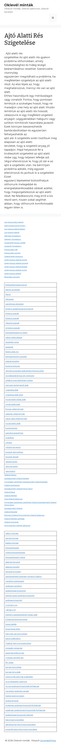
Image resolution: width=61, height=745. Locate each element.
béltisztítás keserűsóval (16, 285)
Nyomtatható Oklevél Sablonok (17, 525)
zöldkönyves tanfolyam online (19, 380)
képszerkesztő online (15, 557)
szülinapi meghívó (13, 586)
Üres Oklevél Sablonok (13, 499)
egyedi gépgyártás (14, 452)
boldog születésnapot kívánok (19, 309)
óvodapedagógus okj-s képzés (19, 375)
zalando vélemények (15, 414)
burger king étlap (13, 667)
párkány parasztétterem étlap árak (21, 615)
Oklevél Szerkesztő (12, 485)
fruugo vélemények (14, 409)
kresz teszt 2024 (12, 629)
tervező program (13, 571)
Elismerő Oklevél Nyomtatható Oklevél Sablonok (24, 515)
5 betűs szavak (12, 313)
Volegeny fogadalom (12, 239)
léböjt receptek (12, 290)
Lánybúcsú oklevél (11, 232)
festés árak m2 (12, 352)
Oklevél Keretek (10, 495)
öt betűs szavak (12, 328)
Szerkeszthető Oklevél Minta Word (18, 489)
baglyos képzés (12, 366)
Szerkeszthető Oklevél (13, 508)
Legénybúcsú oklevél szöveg (15, 260)
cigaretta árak (11, 390)
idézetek (9, 299)
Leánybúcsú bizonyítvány (15, 225)
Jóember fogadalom (12, 236)
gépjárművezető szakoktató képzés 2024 (24, 371)
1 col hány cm (11, 605)
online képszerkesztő (15, 552)
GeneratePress (48, 740)
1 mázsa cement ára (14, 657)
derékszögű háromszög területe (20, 724)
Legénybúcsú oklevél (12, 273)
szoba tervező (11, 701)
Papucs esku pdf (11, 249)
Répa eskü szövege (12, 277)
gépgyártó (10, 471)
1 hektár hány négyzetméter (18, 643)
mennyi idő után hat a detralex (19, 677)
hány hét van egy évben (16, 634)
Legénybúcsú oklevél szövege (16, 263)
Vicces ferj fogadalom (12, 246)
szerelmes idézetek (14, 304)
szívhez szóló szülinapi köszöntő (19, 595)
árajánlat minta (12, 342)
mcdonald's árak (13, 423)
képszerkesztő (12, 548)
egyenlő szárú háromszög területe (21, 729)
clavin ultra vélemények (16, 418)
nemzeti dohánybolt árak (17, 385)
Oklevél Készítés (10, 512)
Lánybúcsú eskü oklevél (13, 222)
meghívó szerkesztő (14, 581)
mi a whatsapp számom (16, 681)
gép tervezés (11, 466)
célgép (8, 442)
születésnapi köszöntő (15, 591)
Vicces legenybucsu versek (14, 243)
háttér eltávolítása (13, 337)
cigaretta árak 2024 (14, 395)
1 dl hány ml (10, 610)
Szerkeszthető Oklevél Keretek (16, 478)
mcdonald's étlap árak (15, 399)
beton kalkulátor (13, 638)
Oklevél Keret (9, 492)
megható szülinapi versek (17, 691)
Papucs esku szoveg (12, 253)
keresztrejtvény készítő (16, 356)
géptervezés (11, 461)
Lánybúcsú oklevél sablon (14, 229)
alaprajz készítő (12, 567)
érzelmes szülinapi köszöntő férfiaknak (23, 705)
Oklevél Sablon (10, 475)
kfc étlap (9, 662)
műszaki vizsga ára (13, 648)
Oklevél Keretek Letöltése (14, 519)
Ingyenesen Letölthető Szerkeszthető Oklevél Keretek (26, 482)
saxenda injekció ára (14, 653)
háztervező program (14, 696)
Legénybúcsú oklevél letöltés (15, 267)
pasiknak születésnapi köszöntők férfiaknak (25, 710)
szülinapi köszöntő (13, 600)
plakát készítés (12, 361)
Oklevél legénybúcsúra (13, 256)
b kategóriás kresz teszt (16, 619)
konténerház (11, 428)
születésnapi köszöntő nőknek (19, 715)
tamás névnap (11, 538)
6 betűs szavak (12, 318)
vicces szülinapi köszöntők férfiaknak (22, 686)
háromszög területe (14, 720)
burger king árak (13, 672)
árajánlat (9, 347)
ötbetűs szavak (12, 323)
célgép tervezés (13, 447)
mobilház (9, 438)
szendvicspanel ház (14, 433)
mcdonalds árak (12, 404)
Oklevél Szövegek (11, 522)
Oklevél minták (18, 5)
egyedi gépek (12, 457)
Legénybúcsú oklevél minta (15, 270)
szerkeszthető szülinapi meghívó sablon (23, 576)
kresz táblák (11, 624)
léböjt (8, 294)
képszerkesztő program (16, 332)
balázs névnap (12, 543)
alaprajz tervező (12, 562)
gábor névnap (11, 533)
